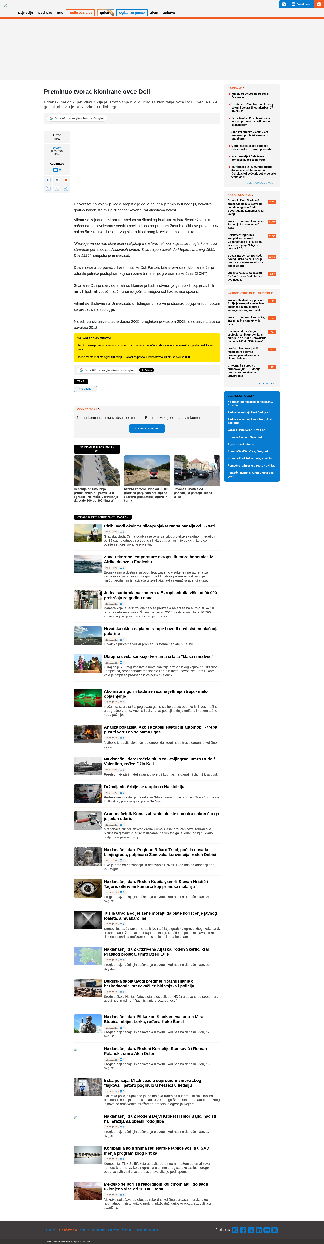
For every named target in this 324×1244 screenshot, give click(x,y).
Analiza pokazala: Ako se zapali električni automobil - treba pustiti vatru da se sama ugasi (160, 729)
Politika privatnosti (146, 1229)
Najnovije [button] (25, 13)
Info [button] (60, 13)
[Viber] (48, 188)
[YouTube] (267, 1229)
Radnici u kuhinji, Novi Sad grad (249, 412)
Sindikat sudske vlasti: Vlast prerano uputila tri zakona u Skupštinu (249, 135)
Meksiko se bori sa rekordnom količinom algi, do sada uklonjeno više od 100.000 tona (156, 1186)
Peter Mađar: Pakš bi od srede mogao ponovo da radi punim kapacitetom (251, 121)
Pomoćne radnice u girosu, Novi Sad (251, 465)
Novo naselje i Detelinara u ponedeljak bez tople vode (248, 158)
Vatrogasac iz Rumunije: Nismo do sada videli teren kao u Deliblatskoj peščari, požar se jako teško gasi (253, 171)
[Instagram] (235, 1229)
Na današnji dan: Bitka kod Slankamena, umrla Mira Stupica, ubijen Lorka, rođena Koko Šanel (153, 1019)
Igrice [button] (104, 13)
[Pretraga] (284, 4)
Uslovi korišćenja (119, 1229)
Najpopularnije (239, 195)
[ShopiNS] (319, 4)
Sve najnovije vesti (261, 182)
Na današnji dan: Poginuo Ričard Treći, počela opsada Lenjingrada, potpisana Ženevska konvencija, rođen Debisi (160, 852)
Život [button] (154, 13)
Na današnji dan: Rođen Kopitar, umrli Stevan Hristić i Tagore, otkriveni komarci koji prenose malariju (156, 884)
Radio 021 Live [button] (80, 13)
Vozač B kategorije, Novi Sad (246, 429)
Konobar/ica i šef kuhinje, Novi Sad (250, 458)
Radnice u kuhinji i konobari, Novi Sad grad (250, 421)
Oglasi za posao (240, 396)
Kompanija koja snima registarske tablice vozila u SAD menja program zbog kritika (156, 1150)
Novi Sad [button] (45, 13)
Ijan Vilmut (85, 388)
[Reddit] (66, 180)
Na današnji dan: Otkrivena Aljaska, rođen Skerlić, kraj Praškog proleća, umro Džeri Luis (156, 951)
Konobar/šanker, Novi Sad (245, 437)
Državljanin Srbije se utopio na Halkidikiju (144, 786)
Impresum (98, 1229)
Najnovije (235, 88)
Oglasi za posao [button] (132, 13)
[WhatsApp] (57, 188)
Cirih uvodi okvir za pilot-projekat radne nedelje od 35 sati (159, 526)
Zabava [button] (169, 13)
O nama (51, 1229)
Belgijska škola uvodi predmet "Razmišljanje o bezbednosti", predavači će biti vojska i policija (149, 983)
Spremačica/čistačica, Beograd (248, 451)
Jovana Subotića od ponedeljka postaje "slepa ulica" (193, 493)
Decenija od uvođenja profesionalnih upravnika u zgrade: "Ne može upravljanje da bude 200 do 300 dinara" (96, 494)
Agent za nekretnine (241, 444)
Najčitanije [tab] (266, 293)
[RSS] (274, 1229)
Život (57, 148)
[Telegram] (66, 188)
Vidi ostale (267, 383)
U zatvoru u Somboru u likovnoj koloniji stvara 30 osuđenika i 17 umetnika (252, 107)
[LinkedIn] (259, 1229)
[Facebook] (48, 180)
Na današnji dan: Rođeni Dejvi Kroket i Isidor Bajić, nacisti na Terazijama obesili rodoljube (160, 1118)
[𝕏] (57, 180)
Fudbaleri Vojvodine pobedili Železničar (250, 95)
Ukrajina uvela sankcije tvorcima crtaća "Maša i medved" (159, 656)
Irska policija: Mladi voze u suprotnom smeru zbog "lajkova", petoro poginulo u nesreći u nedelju (152, 1083)
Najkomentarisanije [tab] (242, 293)
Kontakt (85, 1229)
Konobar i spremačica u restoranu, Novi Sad (250, 403)
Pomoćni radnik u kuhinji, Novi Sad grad (251, 474)
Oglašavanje (68, 1229)
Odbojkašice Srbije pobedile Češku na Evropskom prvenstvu (252, 147)
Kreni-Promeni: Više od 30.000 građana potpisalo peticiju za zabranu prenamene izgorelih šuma (146, 494)
